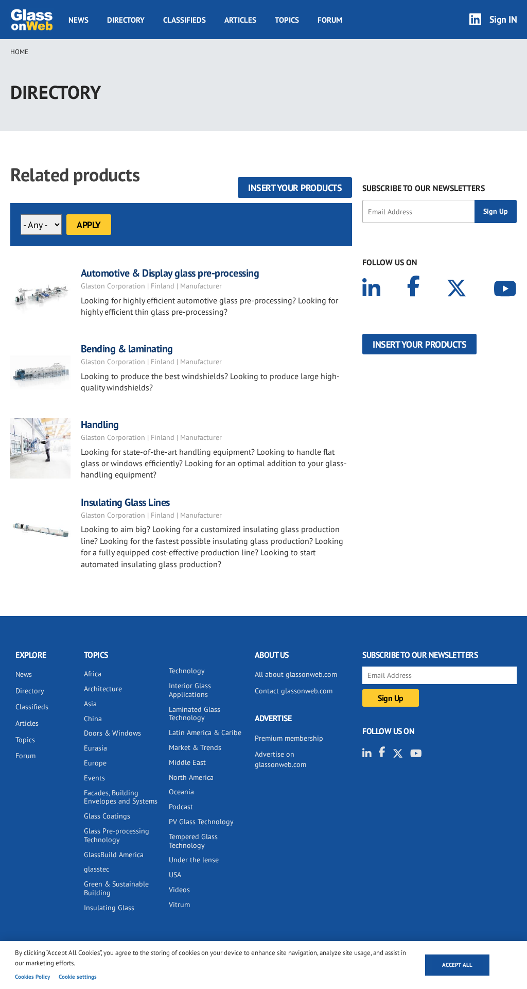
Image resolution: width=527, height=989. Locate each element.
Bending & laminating (127, 349)
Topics (287, 20)
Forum (330, 20)
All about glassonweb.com (296, 674)
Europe (95, 763)
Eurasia (95, 748)
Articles (240, 20)
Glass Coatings (107, 816)
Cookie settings (78, 976)
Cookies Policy (32, 976)
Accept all (457, 964)
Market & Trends (195, 747)
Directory (126, 20)
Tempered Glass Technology (193, 841)
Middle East (187, 762)
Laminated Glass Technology (194, 714)
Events (94, 777)
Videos (179, 889)
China (93, 718)
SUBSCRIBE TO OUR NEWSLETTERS (423, 188)
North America (191, 777)
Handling (100, 424)
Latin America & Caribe (205, 732)
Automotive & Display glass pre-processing (170, 273)
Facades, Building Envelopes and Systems (120, 797)
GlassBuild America (114, 854)
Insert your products (295, 188)
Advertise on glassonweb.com (280, 759)
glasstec (96, 869)
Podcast (181, 806)
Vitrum (179, 904)
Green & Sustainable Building (116, 888)
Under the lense (194, 859)
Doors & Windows (112, 733)
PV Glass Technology (201, 821)
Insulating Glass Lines (125, 502)
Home (19, 51)
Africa (92, 673)
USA (175, 874)
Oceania (181, 791)
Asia (90, 703)
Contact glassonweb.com (293, 690)
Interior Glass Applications (190, 690)
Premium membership (289, 738)
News (78, 20)
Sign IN (503, 19)
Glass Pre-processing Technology (116, 835)
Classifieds (184, 20)
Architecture (103, 688)
